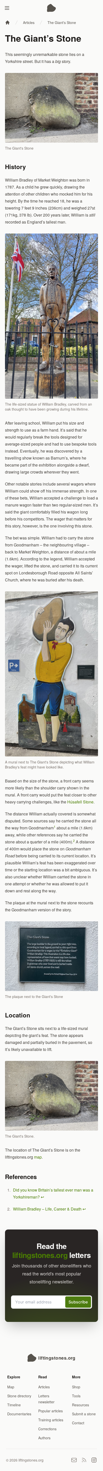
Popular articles (50, 1410)
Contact (78, 1422)
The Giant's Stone (62, 22)
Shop (76, 1386)
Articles (28, 22)
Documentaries (19, 1413)
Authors (44, 1437)
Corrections (47, 1428)
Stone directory (19, 1395)
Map (10, 1386)
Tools (76, 1395)
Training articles (50, 1419)
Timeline (14, 1404)
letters (51, 1254)
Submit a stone (84, 1413)
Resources (80, 1404)
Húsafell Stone (80, 802)
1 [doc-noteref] (55, 826)
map (38, 1157)
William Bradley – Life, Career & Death (47, 1209)
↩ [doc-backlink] (42, 1197)
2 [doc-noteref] (74, 840)
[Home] (7, 22)
